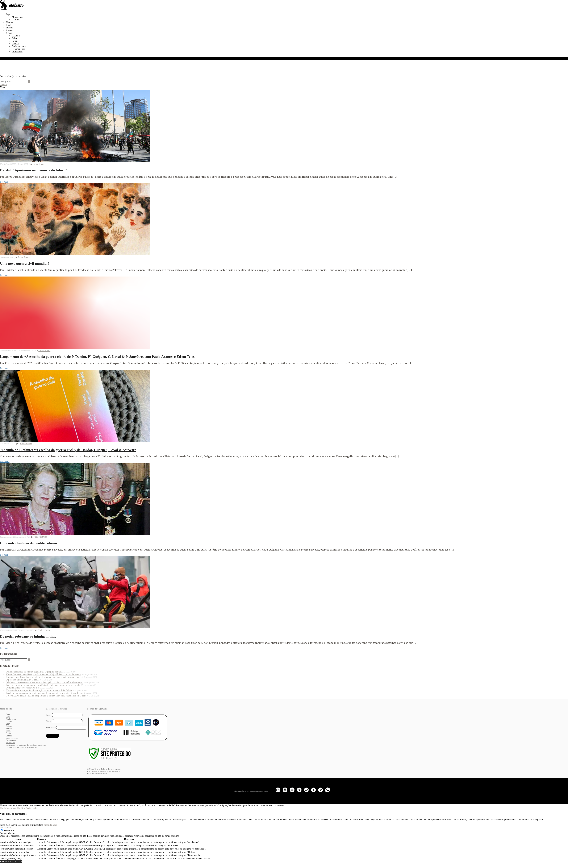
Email (48, 715)
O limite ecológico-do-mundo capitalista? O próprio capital (33, 671)
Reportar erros (18, 49)
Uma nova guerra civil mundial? (24, 263)
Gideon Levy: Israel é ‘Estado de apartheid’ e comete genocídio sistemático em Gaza (45, 695)
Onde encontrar (19, 46)
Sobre (14, 38)
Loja (8, 14)
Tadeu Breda (39, 164)
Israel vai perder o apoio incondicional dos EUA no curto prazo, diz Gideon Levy (44, 693)
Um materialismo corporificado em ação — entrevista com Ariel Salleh (39, 690)
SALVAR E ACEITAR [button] (11, 861)
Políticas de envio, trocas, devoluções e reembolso (26, 745)
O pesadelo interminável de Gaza (21, 679)
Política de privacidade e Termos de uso (22, 747)
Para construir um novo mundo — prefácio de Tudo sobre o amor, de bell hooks (43, 685)
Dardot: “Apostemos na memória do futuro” (33, 170)
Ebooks (9, 22)
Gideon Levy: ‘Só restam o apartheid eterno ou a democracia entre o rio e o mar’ (43, 677)
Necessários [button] (5, 827)
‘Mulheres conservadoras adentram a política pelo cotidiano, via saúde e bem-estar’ (44, 682)
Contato (15, 43)
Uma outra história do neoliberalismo (28, 543)
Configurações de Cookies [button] (12, 808)
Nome (48, 721)
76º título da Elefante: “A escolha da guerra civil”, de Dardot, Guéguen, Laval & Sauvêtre (68, 450)
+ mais (9, 33)
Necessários (9, 830)
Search (3, 84)
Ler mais (4, 182)
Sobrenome (50, 728)
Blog (8, 25)
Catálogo (16, 35)
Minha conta (18, 17)
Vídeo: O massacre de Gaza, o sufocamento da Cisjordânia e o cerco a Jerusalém (43, 674)
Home (8, 714)
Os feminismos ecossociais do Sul (21, 687)
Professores (17, 51)
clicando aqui (50, 825)
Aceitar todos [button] (31, 808)
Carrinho (16, 19)
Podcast (9, 27)
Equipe (15, 41)
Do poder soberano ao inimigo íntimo (28, 636)
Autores (9, 30)
